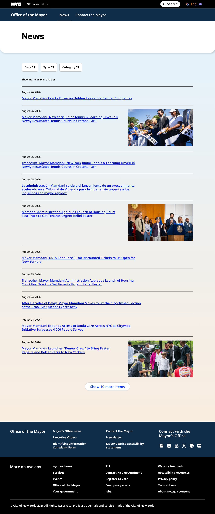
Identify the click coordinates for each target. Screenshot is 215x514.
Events (57, 479)
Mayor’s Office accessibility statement (125, 445)
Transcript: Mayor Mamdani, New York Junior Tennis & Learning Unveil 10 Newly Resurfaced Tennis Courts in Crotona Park (78, 165)
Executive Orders (65, 437)
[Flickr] (199, 445)
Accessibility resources (174, 472)
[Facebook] (161, 445)
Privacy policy (167, 479)
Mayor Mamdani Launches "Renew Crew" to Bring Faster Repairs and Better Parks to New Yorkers (66, 350)
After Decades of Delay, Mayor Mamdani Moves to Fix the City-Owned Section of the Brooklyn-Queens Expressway (81, 305)
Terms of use (167, 485)
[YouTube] (176, 445)
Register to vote (116, 479)
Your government (65, 491)
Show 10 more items (107, 386)
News (64, 14)
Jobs (108, 491)
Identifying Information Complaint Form (70, 445)
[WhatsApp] (191, 445)
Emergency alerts (117, 485)
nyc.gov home (63, 466)
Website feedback (170, 466)
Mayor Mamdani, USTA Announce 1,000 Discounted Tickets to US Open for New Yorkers (78, 260)
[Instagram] (169, 445)
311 (107, 466)
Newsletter (114, 437)
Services (58, 472)
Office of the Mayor (29, 14)
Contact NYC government (123, 472)
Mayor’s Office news (67, 431)
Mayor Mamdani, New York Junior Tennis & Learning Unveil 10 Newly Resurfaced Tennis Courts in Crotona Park (70, 119)
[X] (184, 445)
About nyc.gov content (174, 491)
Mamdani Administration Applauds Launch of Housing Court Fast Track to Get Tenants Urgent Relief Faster (68, 214)
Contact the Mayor (90, 14)
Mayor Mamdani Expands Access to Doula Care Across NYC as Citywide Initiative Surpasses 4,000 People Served (76, 327)
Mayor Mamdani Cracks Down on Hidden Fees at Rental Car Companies (77, 98)
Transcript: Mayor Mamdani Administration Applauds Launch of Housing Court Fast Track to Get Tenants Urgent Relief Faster (78, 282)
